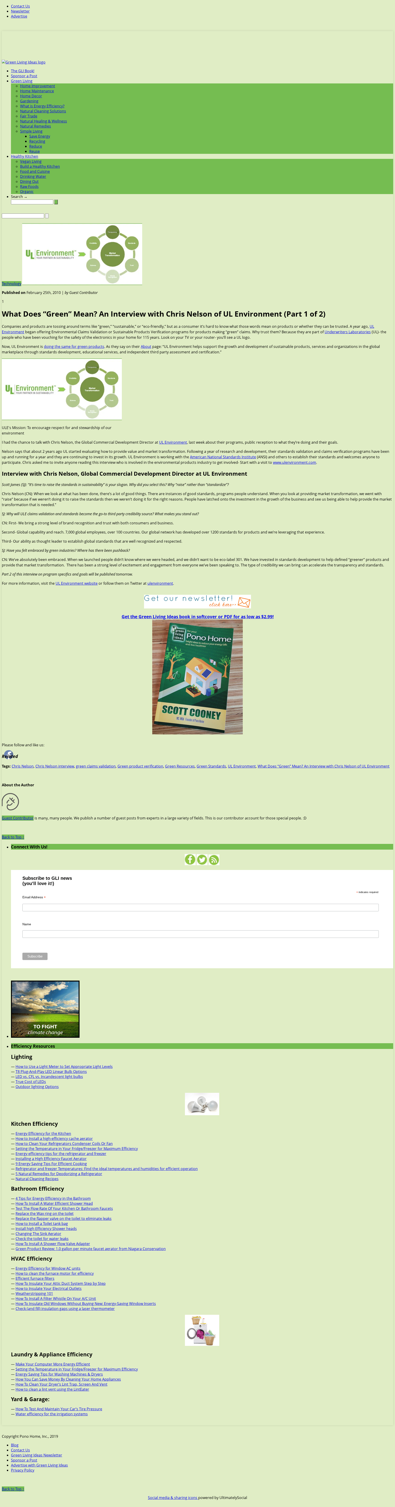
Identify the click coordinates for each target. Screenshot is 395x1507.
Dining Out (29, 181)
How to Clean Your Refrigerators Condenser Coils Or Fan (64, 1143)
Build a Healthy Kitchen (40, 166)
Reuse (34, 151)
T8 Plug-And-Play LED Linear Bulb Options (51, 1071)
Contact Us (20, 6)
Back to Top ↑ (13, 837)
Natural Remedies (35, 126)
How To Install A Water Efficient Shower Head (54, 1203)
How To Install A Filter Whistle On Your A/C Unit (56, 1298)
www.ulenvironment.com (294, 462)
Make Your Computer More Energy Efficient (53, 1364)
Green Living (21, 80)
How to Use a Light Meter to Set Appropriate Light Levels (64, 1066)
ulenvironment (160, 583)
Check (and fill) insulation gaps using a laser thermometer (65, 1308)
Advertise (19, 16)
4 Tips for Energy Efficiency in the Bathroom (53, 1198)
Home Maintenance (37, 90)
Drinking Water (33, 176)
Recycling (37, 141)
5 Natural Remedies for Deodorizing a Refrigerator (59, 1173)
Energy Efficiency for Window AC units (48, 1268)
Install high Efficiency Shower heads (46, 1228)
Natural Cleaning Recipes (37, 1178)
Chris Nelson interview (54, 766)
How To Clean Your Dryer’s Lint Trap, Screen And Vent (61, 1384)
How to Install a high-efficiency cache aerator (54, 1138)
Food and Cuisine (35, 171)
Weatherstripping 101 (34, 1293)
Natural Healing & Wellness (43, 121)
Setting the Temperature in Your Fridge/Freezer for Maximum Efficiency (77, 1148)
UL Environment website (77, 583)
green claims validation (96, 766)
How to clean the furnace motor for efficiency (55, 1273)
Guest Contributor (18, 818)
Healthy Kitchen (24, 156)
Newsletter (20, 11)
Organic (27, 191)
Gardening (29, 101)
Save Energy (39, 136)
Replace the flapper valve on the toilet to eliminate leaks (64, 1218)
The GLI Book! (22, 70)
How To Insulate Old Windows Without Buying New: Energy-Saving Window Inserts (86, 1303)
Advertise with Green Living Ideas (39, 1465)
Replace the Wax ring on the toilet (45, 1213)
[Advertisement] (197, 48)
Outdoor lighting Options (37, 1086)
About (146, 346)
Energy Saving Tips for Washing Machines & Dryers (59, 1374)
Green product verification (140, 766)
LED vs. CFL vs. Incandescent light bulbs (49, 1076)
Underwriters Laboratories (348, 331)
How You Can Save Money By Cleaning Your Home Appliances (68, 1379)
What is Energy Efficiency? (42, 106)
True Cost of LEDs (31, 1081)
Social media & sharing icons (173, 1497)
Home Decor (31, 96)
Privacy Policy (22, 1470)
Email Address (34, 897)
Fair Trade (28, 116)
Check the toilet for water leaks (42, 1238)
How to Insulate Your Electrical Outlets (49, 1288)
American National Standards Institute (223, 456)
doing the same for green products (74, 346)
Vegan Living (31, 161)
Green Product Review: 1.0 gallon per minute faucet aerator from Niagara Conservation (91, 1248)
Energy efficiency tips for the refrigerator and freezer (61, 1153)
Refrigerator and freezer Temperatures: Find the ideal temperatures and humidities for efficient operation (107, 1168)
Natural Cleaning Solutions (43, 111)
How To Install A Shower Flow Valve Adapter (53, 1243)
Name (26, 924)
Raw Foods (29, 186)
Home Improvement (37, 85)
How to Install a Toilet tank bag (42, 1223)
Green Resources (180, 766)
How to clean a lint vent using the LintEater (52, 1389)
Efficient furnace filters (35, 1278)
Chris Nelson (23, 766)
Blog (15, 1445)
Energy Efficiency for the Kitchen (43, 1133)
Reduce (35, 146)
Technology (11, 283)
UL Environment (173, 442)
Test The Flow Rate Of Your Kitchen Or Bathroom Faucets (64, 1208)
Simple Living (31, 131)
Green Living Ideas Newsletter (36, 1455)
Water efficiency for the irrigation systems (52, 1413)
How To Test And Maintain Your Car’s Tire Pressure (59, 1408)
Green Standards (211, 766)
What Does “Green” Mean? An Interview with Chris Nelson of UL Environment (324, 766)
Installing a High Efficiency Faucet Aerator (51, 1158)
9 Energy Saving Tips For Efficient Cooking (51, 1163)
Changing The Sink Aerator (38, 1233)
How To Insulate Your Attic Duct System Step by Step (61, 1283)
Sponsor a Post (24, 75)
